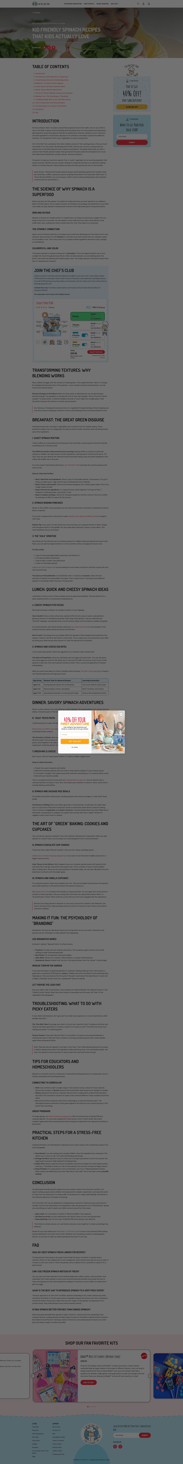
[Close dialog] (121, 714)
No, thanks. (75, 747)
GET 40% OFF (75, 741)
